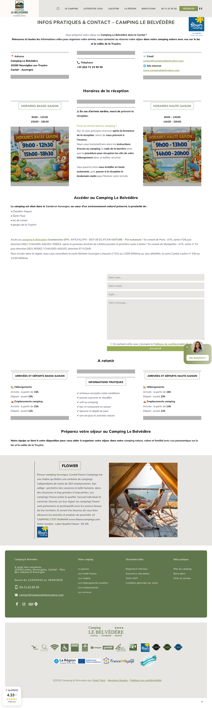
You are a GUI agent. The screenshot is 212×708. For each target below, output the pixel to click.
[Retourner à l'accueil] (19, 9)
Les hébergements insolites (93, 582)
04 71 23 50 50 (169, 8)
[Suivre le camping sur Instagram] (24, 604)
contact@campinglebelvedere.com (163, 60)
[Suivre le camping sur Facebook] (17, 604)
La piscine (83, 568)
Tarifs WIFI (132, 578)
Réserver (188, 8)
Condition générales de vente (142, 582)
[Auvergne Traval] (96, 648)
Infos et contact (182, 578)
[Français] (200, 8)
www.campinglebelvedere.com (161, 70)
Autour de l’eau (93, 8)
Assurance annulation (137, 573)
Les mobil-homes (87, 573)
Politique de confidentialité (169, 344)
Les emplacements (88, 587)
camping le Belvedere (34, 239)
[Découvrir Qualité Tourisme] (45, 648)
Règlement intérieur (136, 568)
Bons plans (149, 8)
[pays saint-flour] (120, 648)
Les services (85, 592)
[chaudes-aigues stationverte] (132, 648)
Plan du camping (183, 568)
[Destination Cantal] (108, 648)
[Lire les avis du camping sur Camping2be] (36, 604)
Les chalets (84, 578)
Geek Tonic (99, 680)
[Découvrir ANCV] (34, 648)
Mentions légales (118, 680)
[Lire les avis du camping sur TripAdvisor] (31, 604)
